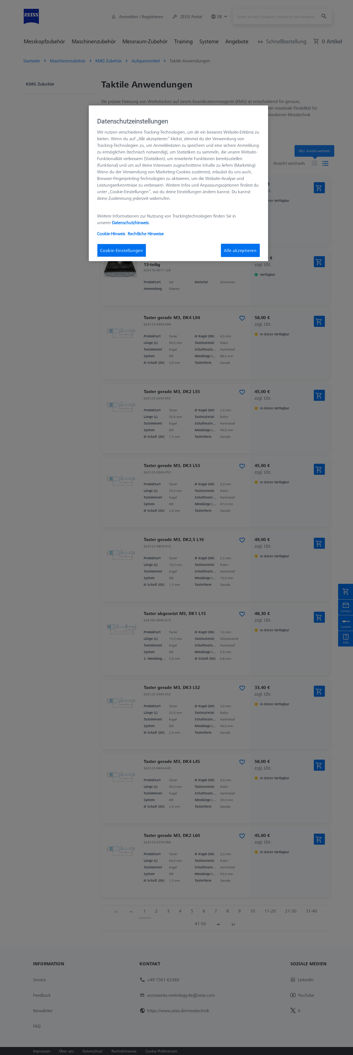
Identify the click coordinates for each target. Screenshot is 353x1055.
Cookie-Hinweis (111, 233)
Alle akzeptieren (240, 250)
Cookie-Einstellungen (121, 250)
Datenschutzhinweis (130, 222)
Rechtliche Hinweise (146, 233)
